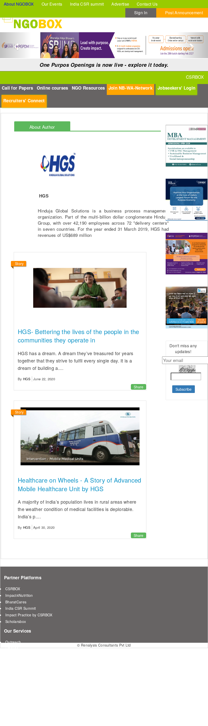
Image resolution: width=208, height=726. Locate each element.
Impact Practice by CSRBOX (29, 614)
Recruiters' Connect (24, 100)
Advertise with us (19, 654)
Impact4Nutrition (19, 595)
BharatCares (15, 601)
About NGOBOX (19, 4)
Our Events (52, 4)
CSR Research (17, 661)
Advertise (120, 4)
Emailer (11, 648)
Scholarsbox (15, 621)
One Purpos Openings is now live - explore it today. (104, 64)
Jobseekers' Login (176, 88)
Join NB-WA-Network (130, 88)
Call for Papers (17, 88)
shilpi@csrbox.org (62, 714)
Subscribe (184, 389)
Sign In (140, 12)
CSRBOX (12, 588)
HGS (26, 378)
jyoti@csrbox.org (31, 714)
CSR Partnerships (20, 668)
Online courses (52, 88)
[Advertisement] (187, 479)
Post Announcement (184, 12)
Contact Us (147, 4)
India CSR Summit (20, 608)
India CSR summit (87, 4)
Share (138, 386)
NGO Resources (88, 88)
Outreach (13, 642)
